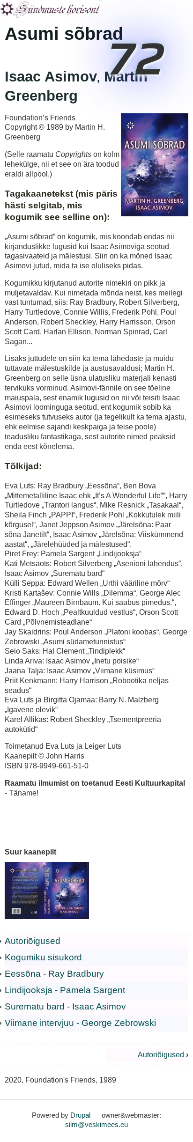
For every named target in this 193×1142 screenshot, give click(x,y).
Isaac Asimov (51, 76)
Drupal (80, 1115)
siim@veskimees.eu (96, 1124)
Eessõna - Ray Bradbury (54, 974)
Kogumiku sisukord (43, 957)
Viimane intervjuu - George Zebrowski (80, 1023)
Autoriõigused (32, 941)
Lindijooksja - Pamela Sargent (65, 990)
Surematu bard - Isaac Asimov (65, 1006)
